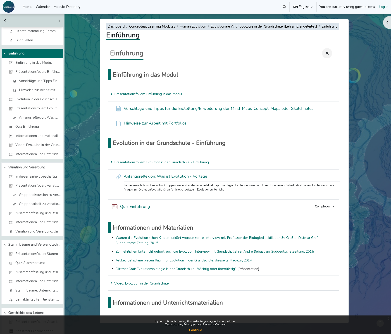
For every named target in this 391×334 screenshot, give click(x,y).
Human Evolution (193, 26)
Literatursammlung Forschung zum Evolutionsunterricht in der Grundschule (38, 31)
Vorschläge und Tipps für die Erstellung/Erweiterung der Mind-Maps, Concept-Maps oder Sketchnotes (40, 81)
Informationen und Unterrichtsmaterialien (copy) (38, 281)
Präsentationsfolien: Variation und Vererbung (38, 185)
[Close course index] (4, 20)
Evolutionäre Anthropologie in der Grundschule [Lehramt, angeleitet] (264, 26)
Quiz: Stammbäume (30, 263)
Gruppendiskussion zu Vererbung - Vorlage (40, 195)
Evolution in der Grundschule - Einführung (38, 99)
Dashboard (116, 26)
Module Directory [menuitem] (67, 7)
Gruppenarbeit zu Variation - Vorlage (40, 204)
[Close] (327, 53)
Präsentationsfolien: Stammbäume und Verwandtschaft (38, 254)
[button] (285, 7)
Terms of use (173, 324)
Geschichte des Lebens (26, 312)
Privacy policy (193, 324)
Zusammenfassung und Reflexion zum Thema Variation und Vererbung (38, 213)
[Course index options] (59, 20)
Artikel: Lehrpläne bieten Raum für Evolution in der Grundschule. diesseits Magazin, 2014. (184, 260)
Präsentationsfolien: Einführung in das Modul (38, 71)
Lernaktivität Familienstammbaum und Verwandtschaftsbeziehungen (38, 299)
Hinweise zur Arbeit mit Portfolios (40, 90)
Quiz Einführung (27, 126)
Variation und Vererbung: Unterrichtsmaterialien (38, 231)
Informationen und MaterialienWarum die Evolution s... (38, 136)
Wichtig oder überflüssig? (216, 269)
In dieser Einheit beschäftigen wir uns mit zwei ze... (38, 176)
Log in (383, 7)
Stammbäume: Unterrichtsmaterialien (38, 290)
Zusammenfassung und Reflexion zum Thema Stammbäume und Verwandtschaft (38, 272)
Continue (195, 330)
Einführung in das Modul (33, 62)
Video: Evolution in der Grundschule (38, 145)
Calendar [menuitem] (43, 7)
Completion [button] (323, 207)
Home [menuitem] (27, 7)
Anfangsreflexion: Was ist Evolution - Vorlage (40, 117)
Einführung (16, 53)
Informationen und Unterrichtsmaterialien (38, 222)
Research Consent (214, 324)
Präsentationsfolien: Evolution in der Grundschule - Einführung (38, 108)
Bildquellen (24, 40)
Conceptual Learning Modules (152, 26)
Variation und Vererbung (26, 167)
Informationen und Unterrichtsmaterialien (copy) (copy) (38, 154)
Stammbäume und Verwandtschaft (34, 244)
